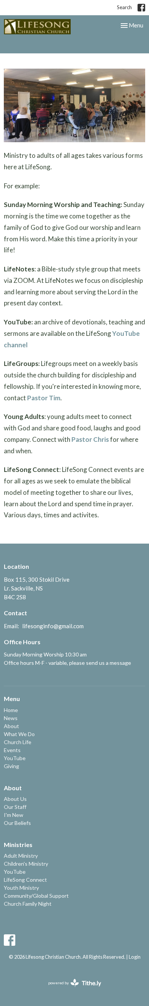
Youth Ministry (21, 887)
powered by (71, 989)
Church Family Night (28, 903)
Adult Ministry (21, 855)
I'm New (13, 815)
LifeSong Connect (25, 879)
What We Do (19, 734)
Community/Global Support (36, 895)
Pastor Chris (90, 439)
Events (12, 750)
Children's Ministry (26, 863)
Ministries (18, 844)
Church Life (17, 742)
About (11, 726)
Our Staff (15, 807)
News (11, 718)
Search (124, 7)
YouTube (15, 758)
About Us (15, 799)
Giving (11, 766)
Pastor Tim (43, 398)
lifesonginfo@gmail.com (53, 626)
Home (11, 710)
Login (135, 957)
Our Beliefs (17, 823)
